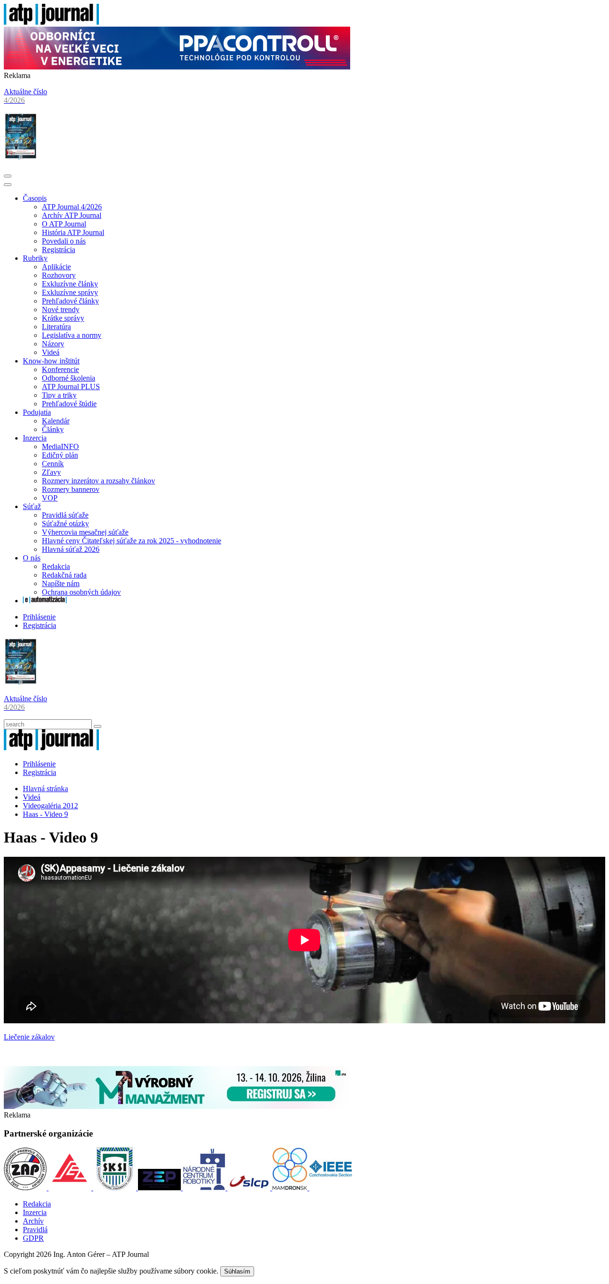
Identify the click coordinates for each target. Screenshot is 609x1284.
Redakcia (56, 566)
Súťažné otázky (65, 523)
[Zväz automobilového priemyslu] (26, 1188)
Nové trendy (60, 309)
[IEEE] (330, 1188)
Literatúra (56, 327)
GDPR (33, 1238)
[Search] (97, 726)
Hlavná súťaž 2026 (70, 549)
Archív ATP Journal (71, 215)
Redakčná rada (64, 575)
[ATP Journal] (51, 22)
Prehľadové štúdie (69, 404)
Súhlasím (237, 1271)
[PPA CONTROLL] (177, 67)
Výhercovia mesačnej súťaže (85, 532)
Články (53, 429)
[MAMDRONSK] (290, 1188)
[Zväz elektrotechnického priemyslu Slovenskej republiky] (160, 1188)
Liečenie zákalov (29, 1037)
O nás (31, 558)
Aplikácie (56, 267)
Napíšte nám (60, 583)
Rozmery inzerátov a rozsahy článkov (98, 481)
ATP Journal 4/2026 (72, 207)
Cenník (53, 464)
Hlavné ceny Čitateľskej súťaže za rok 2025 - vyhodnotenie (131, 541)
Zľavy (51, 472)
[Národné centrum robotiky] (205, 1188)
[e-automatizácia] (45, 601)
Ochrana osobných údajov (81, 592)
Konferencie (60, 369)
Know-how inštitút (51, 361)
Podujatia (37, 412)
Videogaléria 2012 (50, 806)
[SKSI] (115, 1188)
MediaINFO (60, 446)
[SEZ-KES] (71, 1188)
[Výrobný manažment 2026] (177, 1106)
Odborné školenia (68, 378)
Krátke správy (63, 318)
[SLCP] (249, 1188)
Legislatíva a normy (71, 335)
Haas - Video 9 (45, 814)
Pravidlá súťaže (65, 515)
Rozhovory (59, 275)
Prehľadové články (70, 301)
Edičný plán (60, 455)
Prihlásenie (39, 617)
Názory (53, 344)
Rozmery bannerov (70, 489)
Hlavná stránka (45, 788)
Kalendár (55, 421)
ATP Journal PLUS (71, 386)
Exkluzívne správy (70, 292)
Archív (33, 1221)
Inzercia (35, 438)
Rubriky (35, 258)
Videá (50, 352)
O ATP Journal (64, 224)
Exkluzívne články (70, 284)
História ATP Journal (73, 232)
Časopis (35, 198)
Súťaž (32, 506)
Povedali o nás (64, 241)
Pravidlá (35, 1229)
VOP (50, 498)
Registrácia (58, 249)
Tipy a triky (59, 395)
